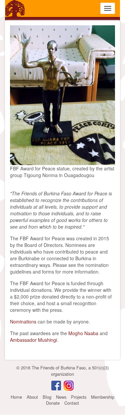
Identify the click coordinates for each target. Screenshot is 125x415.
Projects (78, 397)
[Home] (15, 8)
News (61, 397)
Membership (102, 397)
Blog (47, 397)
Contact (71, 403)
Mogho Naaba (83, 333)
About (32, 397)
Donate (53, 403)
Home (16, 397)
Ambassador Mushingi (33, 339)
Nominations (23, 321)
